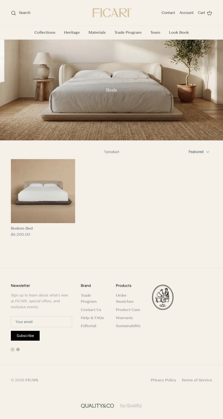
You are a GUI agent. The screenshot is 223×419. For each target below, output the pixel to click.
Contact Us (91, 309)
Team (155, 32)
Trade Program (128, 32)
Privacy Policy (163, 380)
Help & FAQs (92, 317)
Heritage (72, 32)
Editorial (88, 325)
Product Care (128, 309)
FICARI (31, 380)
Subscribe (25, 335)
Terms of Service (196, 380)
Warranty (124, 317)
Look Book (179, 32)
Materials (97, 32)
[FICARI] (111, 12)
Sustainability (128, 325)
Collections (44, 32)
